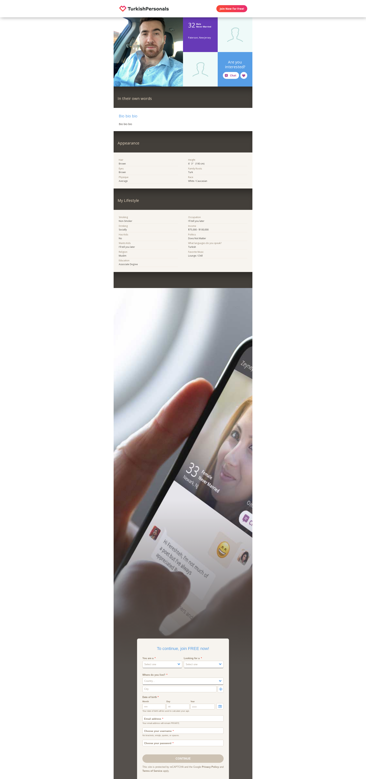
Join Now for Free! (232, 8)
